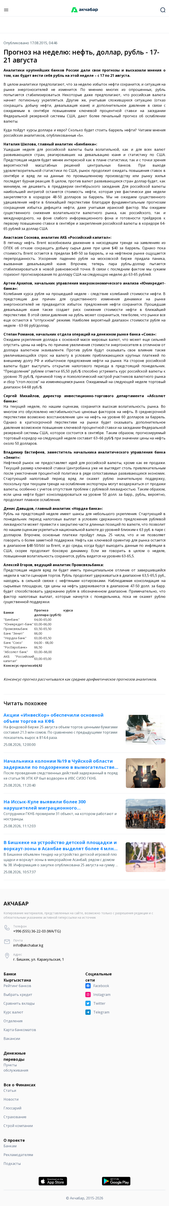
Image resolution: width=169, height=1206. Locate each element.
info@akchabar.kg (28, 945)
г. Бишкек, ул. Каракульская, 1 (38, 959)
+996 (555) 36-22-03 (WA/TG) (37, 931)
